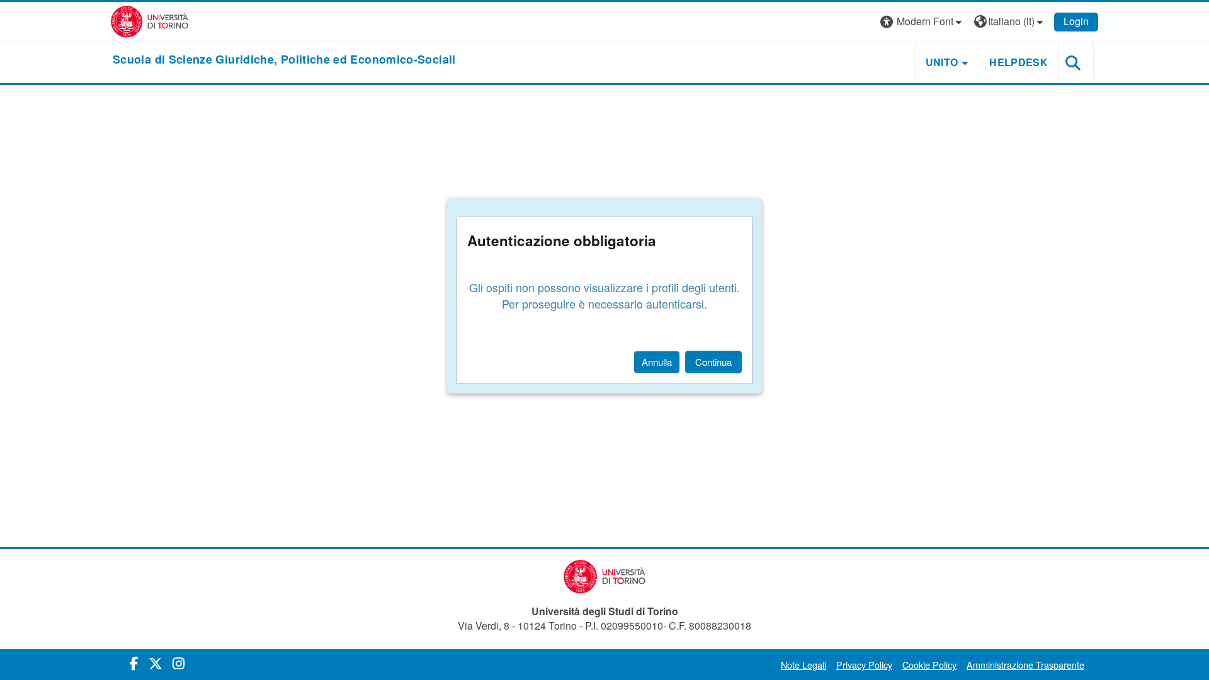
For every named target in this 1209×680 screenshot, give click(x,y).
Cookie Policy (929, 664)
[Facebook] (134, 662)
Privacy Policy (864, 664)
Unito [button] (942, 62)
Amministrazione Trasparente (1025, 664)
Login (1076, 21)
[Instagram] (178, 662)
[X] (155, 662)
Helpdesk (1018, 62)
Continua (713, 361)
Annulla (657, 361)
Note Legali (803, 664)
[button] (922, 21)
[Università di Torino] (149, 20)
